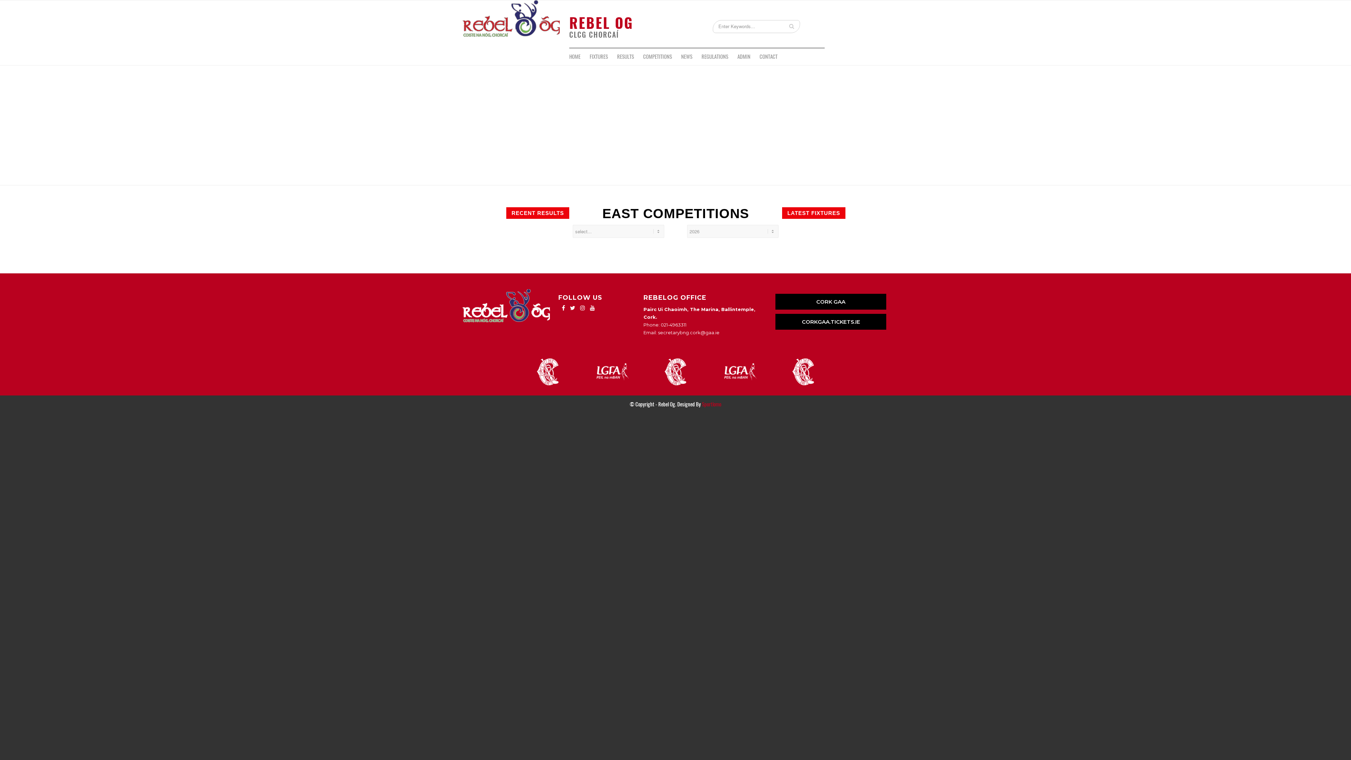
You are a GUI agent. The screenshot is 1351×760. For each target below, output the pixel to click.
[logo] (511, 24)
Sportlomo (711, 404)
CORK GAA (830, 301)
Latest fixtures (813, 213)
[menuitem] (575, 56)
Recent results (538, 213)
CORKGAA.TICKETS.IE (831, 321)
